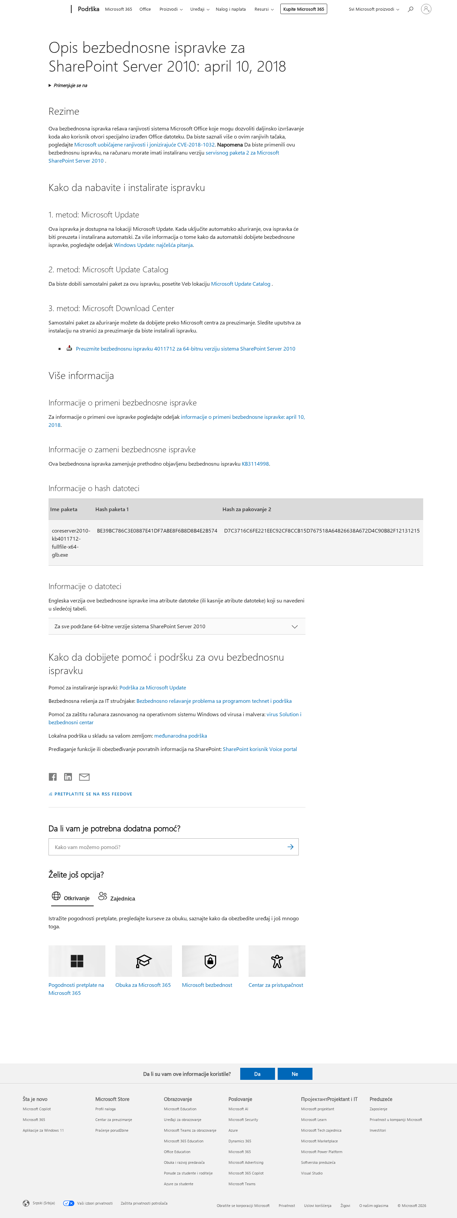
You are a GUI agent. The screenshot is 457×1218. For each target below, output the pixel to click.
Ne (295, 1073)
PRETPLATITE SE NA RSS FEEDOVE (93, 794)
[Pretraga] (290, 846)
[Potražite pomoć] (410, 8)
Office (145, 9)
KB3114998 (255, 463)
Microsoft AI (238, 1108)
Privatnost (287, 1205)
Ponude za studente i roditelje (188, 1173)
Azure (233, 1130)
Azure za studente (178, 1183)
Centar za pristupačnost (276, 984)
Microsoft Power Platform (321, 1151)
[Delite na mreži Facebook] (53, 775)
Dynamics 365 (240, 1140)
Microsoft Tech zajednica (321, 1130)
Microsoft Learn (314, 1119)
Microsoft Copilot (37, 1108)
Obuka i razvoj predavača (184, 1162)
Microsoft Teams (242, 1183)
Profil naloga (105, 1108)
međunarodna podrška (180, 735)
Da (257, 1073)
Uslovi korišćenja (318, 1205)
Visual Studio (312, 1173)
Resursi (262, 9)
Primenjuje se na (70, 85)
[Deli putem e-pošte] (81, 775)
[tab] (72, 897)
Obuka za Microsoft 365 (143, 984)
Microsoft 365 (118, 9)
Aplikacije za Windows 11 (43, 1130)
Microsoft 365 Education (183, 1140)
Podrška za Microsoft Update (152, 687)
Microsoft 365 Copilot (246, 1173)
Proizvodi (169, 9)
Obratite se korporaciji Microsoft (243, 1205)
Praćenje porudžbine (111, 1130)
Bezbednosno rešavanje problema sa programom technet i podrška (214, 700)
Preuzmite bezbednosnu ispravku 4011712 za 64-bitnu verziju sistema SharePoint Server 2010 (185, 348)
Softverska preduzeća (318, 1162)
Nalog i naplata (231, 9)
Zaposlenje (378, 1108)
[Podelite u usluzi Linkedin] (65, 775)
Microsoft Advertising (246, 1162)
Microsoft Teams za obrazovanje (190, 1130)
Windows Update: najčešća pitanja (153, 244)
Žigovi (345, 1205)
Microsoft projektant (317, 1108)
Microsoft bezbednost (207, 984)
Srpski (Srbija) (44, 1202)
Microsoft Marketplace (319, 1140)
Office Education (177, 1151)
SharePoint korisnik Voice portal (260, 748)
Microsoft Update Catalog (240, 283)
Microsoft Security (243, 1119)
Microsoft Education (180, 1108)
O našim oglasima (373, 1205)
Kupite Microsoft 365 (303, 9)
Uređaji (197, 9)
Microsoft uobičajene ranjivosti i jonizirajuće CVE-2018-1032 (144, 144)
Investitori (378, 1130)
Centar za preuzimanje (113, 1119)
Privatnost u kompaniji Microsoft (396, 1119)
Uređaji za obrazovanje (182, 1119)
